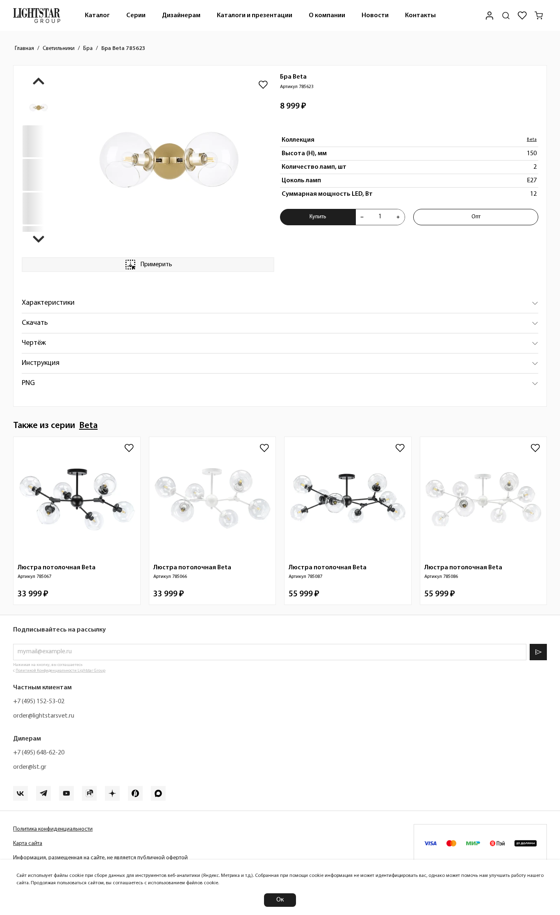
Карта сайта (27, 843)
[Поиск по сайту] (506, 15)
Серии (136, 15)
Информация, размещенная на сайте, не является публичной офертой (100, 858)
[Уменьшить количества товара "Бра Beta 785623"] (362, 217)
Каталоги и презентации (254, 15)
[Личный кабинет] (489, 15)
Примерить (156, 264)
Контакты (420, 15)
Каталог (97, 15)
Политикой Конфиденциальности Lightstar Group (60, 670)
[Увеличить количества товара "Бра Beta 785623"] (398, 217)
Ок (280, 900)
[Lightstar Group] (36, 15)
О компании (327, 15)
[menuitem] (97, 15)
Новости (375, 15)
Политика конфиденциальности (53, 829)
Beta (532, 140)
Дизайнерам (181, 15)
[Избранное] (522, 15)
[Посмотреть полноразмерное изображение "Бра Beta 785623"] (169, 161)
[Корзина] (538, 15)
